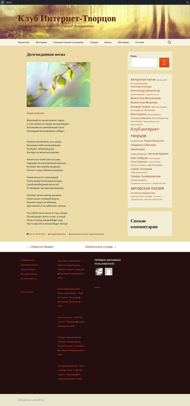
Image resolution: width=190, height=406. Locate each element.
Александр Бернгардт (141, 86)
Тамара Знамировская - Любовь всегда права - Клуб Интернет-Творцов (71, 341)
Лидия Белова (137, 141)
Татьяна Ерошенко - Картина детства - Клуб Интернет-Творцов (71, 370)
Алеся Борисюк (138, 94)
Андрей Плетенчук (152, 95)
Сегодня (94, 42)
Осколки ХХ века (155, 162)
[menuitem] (2, 2)
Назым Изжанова (139, 154)
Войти (97, 287)
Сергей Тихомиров (141, 169)
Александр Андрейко (139, 83)
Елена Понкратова (160, 118)
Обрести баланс (40, 247)
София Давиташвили (139, 172)
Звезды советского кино (151, 121)
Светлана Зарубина (138, 165)
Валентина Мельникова (146, 98)
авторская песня (159, 183)
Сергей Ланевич (155, 165)
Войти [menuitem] (9, 2)
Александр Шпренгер (145, 90)
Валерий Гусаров (140, 106)
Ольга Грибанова (139, 161)
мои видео (148, 196)
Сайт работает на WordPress (31, 400)
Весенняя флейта (29, 278)
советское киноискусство (153, 199)
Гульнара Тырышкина (141, 118)
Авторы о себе (162, 80)
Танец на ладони (28, 269)
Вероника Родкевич (159, 107)
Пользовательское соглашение (68, 42)
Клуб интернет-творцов (145, 132)
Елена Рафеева (136, 121)
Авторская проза (143, 79)
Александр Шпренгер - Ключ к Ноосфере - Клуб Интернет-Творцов (70, 293)
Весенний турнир (29, 274)
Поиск (134, 56)
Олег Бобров (139, 158)
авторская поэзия (79, 234)
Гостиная (139, 42)
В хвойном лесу (28, 260)
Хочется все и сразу (100, 247)
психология (157, 196)
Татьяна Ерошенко (139, 180)
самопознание (137, 199)
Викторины (41, 42)
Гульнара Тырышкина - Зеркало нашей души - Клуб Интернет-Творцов (71, 265)
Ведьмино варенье (29, 264)
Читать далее (27, 292)
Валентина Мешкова (144, 102)
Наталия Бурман (158, 153)
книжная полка (137, 196)
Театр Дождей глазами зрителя (141, 183)
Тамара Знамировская (146, 176)
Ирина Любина (137, 124)
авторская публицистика (143, 192)
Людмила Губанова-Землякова (144, 147)
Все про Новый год (154, 114)
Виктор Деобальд (137, 110)
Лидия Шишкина (35, 113)
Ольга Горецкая (154, 158)
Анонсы (107, 42)
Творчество (23, 42)
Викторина (149, 110)
